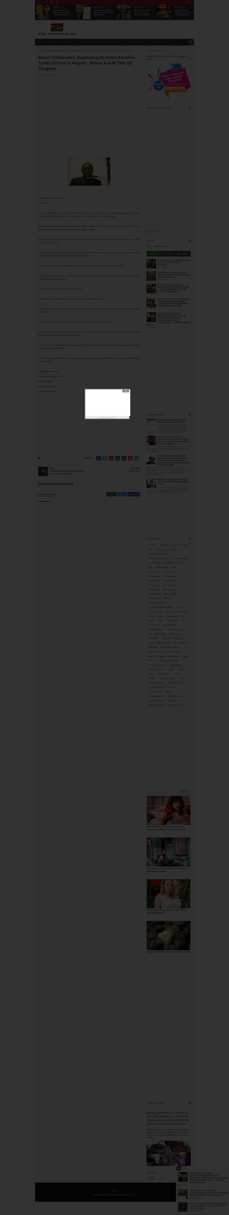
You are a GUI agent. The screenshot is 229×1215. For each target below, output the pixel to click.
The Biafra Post (110, 418)
